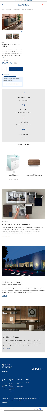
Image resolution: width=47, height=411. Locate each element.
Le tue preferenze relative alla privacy (29, 409)
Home (3, 9)
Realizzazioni (19, 385)
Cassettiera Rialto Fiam (13, 175)
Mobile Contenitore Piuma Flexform (34, 175)
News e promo (20, 386)
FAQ (10, 389)
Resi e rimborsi (12, 388)
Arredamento (8, 9)
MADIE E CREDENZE (16, 9)
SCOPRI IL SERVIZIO (6, 236)
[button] (44, 5)
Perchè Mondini (20, 382)
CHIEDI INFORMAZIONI (7, 348)
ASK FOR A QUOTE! (28, 0)
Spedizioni (11, 386)
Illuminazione (4, 385)
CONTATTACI (4, 295)
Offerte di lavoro (20, 388)
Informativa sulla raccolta (11, 409)
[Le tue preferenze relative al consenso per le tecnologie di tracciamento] (2, 409)
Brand (18, 383)
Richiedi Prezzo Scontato (12, 84)
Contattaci (11, 391)
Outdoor (3, 386)
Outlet (3, 388)
